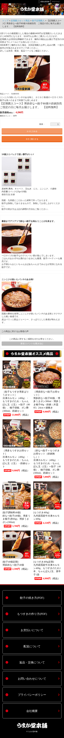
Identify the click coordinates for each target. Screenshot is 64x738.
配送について (32, 646)
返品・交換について (32, 662)
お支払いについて (32, 630)
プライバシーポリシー (32, 694)
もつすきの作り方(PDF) (32, 613)
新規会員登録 (44, 1)
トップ (5, 20)
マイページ (56, 1)
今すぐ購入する (32, 139)
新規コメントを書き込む (32, 343)
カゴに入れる (32, 131)
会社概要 (32, 711)
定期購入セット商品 (20, 20)
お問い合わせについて (32, 678)
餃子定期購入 (38, 20)
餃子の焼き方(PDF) (32, 597)
